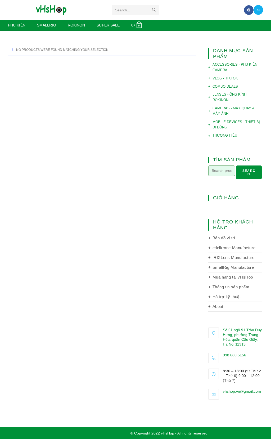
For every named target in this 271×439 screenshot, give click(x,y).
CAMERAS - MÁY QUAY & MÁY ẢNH (234, 111)
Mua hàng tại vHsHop (233, 277)
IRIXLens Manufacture (234, 257)
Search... (122, 10)
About (218, 306)
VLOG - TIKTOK (225, 78)
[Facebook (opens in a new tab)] (249, 10)
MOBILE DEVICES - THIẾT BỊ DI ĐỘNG (236, 124)
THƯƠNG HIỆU (225, 135)
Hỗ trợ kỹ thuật (227, 296)
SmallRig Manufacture (233, 267)
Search (248, 172)
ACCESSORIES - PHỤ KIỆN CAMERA (235, 67)
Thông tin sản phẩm (231, 287)
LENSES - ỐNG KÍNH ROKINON (229, 97)
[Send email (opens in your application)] (258, 10)
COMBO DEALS (225, 86)
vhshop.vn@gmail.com (242, 391)
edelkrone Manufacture (234, 247)
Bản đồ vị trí (224, 238)
